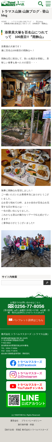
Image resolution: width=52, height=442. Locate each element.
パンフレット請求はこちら (28, 320)
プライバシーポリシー (31, 421)
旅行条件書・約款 (26, 424)
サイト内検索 (9, 276)
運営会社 (14, 421)
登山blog (39, 22)
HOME (4, 22)
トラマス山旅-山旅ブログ (21, 22)
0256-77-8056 (29, 306)
